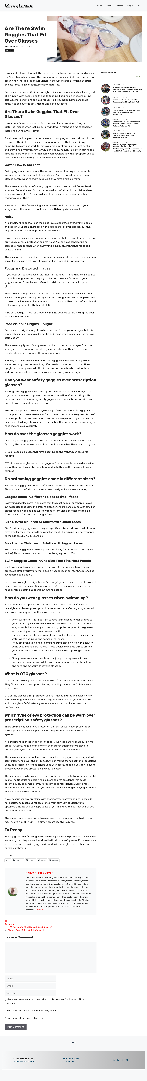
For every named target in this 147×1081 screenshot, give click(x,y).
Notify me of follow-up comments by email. (31, 1010)
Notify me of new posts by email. (25, 1018)
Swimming (9, 50)
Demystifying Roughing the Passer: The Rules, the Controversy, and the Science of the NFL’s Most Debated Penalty (127, 148)
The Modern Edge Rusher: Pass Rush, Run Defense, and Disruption (126, 112)
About (109, 6)
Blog (129, 6)
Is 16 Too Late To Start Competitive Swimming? (30, 927)
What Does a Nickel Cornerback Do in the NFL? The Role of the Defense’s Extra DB (126, 124)
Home (99, 6)
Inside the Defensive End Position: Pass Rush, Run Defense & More (124, 135)
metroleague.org (24, 1061)
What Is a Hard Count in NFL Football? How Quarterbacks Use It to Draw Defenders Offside (127, 89)
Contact (119, 6)
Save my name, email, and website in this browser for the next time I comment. (46, 1001)
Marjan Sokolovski (11, 46)
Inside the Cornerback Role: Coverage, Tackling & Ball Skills (126, 101)
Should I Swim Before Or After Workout (26, 930)
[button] (139, 5)
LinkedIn (39, 910)
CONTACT (71, 1061)
